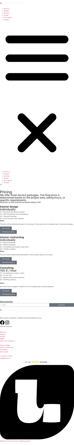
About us (7, 9)
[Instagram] (7, 322)
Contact (6, 20)
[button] (37, 96)
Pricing (6, 15)
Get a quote (8, 17)
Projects (6, 11)
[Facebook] (2, 322)
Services (6, 13)
